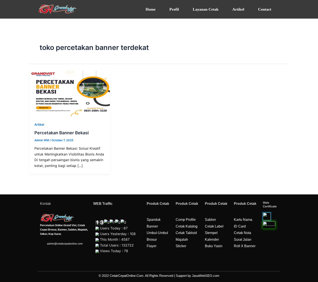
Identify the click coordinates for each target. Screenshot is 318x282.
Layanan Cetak (205, 9)
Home (151, 9)
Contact (264, 9)
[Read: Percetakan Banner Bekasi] (69, 93)
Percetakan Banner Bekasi (61, 132)
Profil (174, 9)
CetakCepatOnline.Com (126, 275)
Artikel (238, 9)
